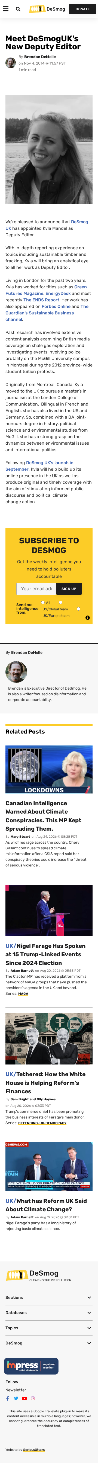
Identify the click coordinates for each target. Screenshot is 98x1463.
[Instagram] (33, 1398)
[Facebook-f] (7, 1398)
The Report (41, 299)
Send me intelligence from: (27, 608)
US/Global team (55, 609)
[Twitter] (16, 1398)
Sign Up (69, 589)
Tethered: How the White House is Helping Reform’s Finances (45, 1083)
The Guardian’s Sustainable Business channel (46, 313)
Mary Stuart (20, 837)
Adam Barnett (22, 971)
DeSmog (56, 9)
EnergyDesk (58, 293)
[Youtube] (24, 1398)
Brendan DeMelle (40, 57)
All (48, 602)
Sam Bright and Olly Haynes (33, 1099)
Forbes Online (56, 306)
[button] (49, 1297)
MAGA (23, 994)
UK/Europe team (56, 615)
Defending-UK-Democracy (42, 1123)
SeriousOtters (34, 1450)
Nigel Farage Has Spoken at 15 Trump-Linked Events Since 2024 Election (45, 954)
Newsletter (15, 1390)
